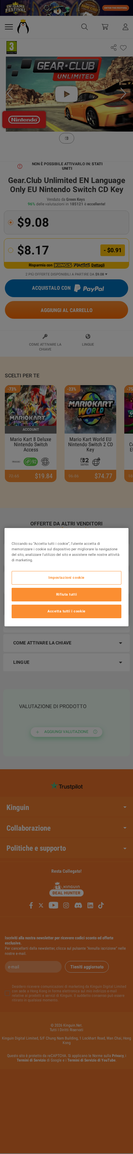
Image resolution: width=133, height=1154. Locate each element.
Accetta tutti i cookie (66, 611)
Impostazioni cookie (66, 577)
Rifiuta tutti (66, 594)
